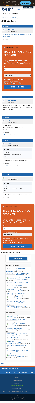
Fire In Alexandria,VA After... (19, 323)
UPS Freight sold (20, 289)
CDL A (6, 83)
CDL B (14, 83)
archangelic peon (21, 279)
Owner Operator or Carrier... (23, 355)
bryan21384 (5, 165)
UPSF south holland (20, 301)
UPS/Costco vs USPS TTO (23, 277)
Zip (4, 66)
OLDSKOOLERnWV (11, 343)
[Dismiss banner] (33, 3)
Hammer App (16, 388)
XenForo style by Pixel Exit (17, 397)
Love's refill (15, 316)
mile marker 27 (10, 336)
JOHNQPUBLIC (12, 29)
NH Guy (10, 144)
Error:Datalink (14, 337)
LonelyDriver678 (10, 322)
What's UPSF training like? (18, 293)
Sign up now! (18, 258)
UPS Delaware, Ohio (20, 296)
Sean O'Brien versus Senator (23, 273)
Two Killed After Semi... (18, 328)
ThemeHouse (27, 400)
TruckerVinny (18, 298)
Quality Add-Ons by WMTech (17, 398)
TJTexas (14, 287)
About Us (17, 378)
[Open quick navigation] (31, 17)
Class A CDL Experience (11, 73)
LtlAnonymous (6, 134)
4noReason (17, 307)
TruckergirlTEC (9, 353)
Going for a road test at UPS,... (21, 282)
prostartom (17, 284)
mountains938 (19, 302)
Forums (17, 9)
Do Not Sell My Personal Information (16, 391)
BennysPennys (6, 200)
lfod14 (13, 295)
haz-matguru (12, 100)
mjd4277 (15, 325)
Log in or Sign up (28, 7)
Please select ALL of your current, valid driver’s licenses (14, 80)
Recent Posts (15, 13)
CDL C (21, 83)
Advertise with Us (17, 386)
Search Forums (6, 13)
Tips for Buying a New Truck (19, 345)
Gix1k (12, 339)
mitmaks (15, 317)
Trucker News (17, 380)
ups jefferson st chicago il (20, 306)
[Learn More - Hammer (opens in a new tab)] (17, 3)
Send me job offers (17, 87)
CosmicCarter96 (20, 356)
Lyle (9, 120)
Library (17, 383)
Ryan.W (14, 347)
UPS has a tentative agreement (20, 269)
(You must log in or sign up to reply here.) (11, 252)
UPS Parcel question (17, 285)
